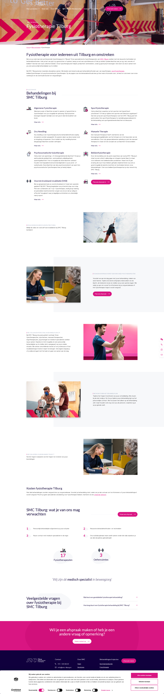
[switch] (59, 690)
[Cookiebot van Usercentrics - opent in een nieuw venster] (16, 690)
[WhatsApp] (161, 349)
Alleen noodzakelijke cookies (144, 688)
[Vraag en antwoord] (161, 339)
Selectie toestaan (144, 681)
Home (28, 47)
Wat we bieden (32, 9)
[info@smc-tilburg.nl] (161, 354)
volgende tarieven (100, 495)
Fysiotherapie (104, 667)
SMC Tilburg (35, 4)
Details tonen (105, 690)
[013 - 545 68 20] (161, 344)
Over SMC (54, 9)
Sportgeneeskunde (106, 664)
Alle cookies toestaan (144, 675)
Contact (95, 9)
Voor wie (45, 9)
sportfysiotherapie (118, 71)
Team (79, 664)
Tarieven (87, 9)
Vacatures (80, 667)
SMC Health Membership (71, 9)
